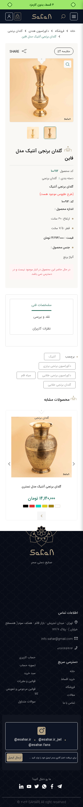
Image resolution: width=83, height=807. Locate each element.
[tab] (41, 305)
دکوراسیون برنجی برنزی (57, 366)
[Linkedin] (21, 787)
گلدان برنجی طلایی (59, 384)
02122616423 (65, 648)
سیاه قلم (26, 375)
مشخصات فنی (41, 305)
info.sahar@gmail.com (57, 639)
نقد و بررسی (41, 316)
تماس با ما (69, 702)
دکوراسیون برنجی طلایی (56, 375)
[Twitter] (36, 787)
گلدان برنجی (15, 31)
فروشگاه (59, 31)
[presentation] (74, 465)
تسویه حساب (28, 665)
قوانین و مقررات (26, 681)
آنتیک (52, 356)
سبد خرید (30, 673)
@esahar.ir (22, 739)
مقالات (71, 695)
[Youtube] (29, 787)
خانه (72, 31)
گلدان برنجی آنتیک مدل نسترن (41, 486)
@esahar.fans (39, 745)
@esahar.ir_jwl (50, 739)
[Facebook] (52, 787)
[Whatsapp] (44, 787)
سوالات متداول (27, 701)
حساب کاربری (27, 657)
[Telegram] (59, 787)
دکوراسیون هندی (39, 31)
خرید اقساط (68, 679)
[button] (67, 64)
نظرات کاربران (42, 328)
